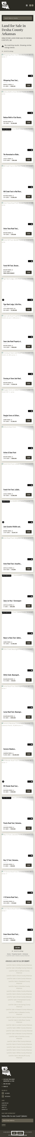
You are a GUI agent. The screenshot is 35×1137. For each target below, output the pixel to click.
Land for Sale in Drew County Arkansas (19, 997)
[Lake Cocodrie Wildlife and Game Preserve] (17, 512)
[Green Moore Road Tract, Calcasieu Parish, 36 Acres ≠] (17, 919)
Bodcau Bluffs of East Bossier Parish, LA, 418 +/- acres (12, 117)
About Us (4, 1107)
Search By (4, 1105)
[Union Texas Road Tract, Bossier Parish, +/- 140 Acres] (17, 214)
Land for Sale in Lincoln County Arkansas (19, 1017)
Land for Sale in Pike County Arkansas (19, 1041)
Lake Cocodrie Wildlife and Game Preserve (11, 526)
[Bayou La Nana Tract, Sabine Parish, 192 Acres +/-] (17, 623)
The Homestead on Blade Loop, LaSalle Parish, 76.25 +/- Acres (11, 154)
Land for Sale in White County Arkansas (19, 1053)
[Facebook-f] (30, 5)
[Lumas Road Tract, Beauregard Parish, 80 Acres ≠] (17, 697)
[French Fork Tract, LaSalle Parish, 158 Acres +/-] (17, 475)
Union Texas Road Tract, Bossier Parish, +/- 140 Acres (12, 228)
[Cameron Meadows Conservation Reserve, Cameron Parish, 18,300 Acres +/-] (17, 734)
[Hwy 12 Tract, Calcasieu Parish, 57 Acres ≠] (17, 845)
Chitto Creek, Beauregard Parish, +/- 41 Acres (11, 675)
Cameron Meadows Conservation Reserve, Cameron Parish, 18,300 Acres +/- (12, 749)
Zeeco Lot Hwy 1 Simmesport (12, 600)
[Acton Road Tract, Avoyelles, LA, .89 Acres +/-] (17, 549)
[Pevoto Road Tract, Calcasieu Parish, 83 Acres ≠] (17, 808)
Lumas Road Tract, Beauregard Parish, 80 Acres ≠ (12, 712)
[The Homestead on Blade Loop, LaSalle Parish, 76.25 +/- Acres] (17, 139)
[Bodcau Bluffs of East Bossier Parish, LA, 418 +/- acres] (17, 102)
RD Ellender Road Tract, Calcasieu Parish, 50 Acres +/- (12, 786)
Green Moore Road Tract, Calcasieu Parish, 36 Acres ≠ (12, 934)
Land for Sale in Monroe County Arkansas (19, 1031)
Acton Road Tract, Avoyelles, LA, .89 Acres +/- (12, 563)
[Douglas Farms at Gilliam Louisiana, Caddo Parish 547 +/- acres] (17, 400)
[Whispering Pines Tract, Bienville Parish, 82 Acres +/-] (17, 65)
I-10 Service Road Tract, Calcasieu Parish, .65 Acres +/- (11, 897)
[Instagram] (32, 5)
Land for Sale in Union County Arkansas (19, 1050)
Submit (4, 1125)
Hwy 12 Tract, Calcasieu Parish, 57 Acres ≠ (10, 860)
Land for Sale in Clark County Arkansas (19, 978)
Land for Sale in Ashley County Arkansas (19, 965)
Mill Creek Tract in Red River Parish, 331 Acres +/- (12, 191)
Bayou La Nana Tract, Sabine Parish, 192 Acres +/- (12, 637)
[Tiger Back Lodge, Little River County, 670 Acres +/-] (17, 289)
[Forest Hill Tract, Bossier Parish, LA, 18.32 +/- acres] (17, 251)
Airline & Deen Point (9, 452)
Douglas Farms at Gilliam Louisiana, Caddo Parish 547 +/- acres (12, 415)
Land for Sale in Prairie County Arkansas (19, 1044)
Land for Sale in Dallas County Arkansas (19, 991)
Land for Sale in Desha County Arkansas (19, 994)
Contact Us (4, 1109)
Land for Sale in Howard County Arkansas (19, 1009)
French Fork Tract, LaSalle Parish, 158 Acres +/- (11, 489)
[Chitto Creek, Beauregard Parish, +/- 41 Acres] (17, 660)
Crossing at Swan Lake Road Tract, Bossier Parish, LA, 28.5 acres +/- (12, 378)
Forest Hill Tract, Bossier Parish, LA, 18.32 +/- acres (11, 265)
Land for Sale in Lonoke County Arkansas (19, 1025)
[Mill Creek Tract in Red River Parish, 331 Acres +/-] (17, 176)
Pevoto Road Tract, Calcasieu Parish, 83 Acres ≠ (12, 823)
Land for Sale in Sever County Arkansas (19, 1047)
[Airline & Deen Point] (17, 438)
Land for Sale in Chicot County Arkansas (19, 976)
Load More (17, 947)
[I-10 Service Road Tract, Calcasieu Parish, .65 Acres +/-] (17, 882)
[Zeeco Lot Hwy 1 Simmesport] (17, 586)
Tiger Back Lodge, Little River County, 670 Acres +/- (12, 304)
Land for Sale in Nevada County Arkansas (19, 1034)
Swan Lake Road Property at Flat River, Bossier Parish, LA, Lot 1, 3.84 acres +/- (12, 341)
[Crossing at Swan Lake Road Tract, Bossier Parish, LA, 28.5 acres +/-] (17, 363)
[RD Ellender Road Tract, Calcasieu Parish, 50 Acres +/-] (17, 771)
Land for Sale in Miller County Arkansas (19, 1028)
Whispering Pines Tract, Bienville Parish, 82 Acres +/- (12, 80)
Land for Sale (5, 1103)
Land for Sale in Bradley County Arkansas (19, 968)
